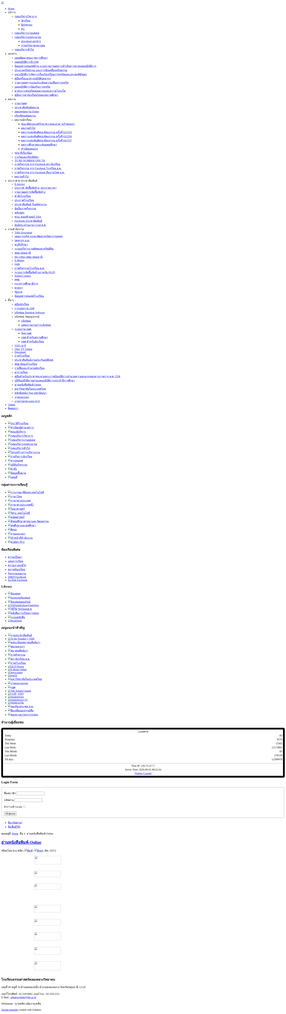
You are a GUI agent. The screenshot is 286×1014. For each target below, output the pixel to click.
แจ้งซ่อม (26, 320)
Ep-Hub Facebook (17, 580)
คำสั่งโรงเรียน (23, 196)
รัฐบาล (18, 291)
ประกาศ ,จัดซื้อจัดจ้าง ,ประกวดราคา (35, 187)
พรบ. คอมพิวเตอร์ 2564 (28, 216)
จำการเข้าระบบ (13, 806)
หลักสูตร (19, 212)
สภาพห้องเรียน (16, 569)
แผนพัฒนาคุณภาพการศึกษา (31, 57)
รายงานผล (21, 103)
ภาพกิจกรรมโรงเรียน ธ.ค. (30, 268)
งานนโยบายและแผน (33, 45)
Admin (11, 404)
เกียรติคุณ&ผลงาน (25, 115)
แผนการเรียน (15, 561)
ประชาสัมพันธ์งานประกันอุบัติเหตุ (34, 359)
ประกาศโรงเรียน (24, 200)
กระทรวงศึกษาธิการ (26, 283)
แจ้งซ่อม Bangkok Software (30, 312)
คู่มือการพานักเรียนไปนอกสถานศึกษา (36, 95)
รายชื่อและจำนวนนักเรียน (30, 368)
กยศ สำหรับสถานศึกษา (34, 337)
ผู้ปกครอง (26, 24)
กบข (17, 264)
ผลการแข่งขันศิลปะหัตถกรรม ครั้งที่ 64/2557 (46, 140)
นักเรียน (25, 20)
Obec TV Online (23, 349)
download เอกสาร (31, 41)
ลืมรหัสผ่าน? (15, 822)
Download (20, 352)
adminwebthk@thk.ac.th (23, 997)
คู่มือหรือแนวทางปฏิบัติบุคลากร (33, 78)
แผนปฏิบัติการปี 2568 (27, 62)
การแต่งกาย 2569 (24, 308)
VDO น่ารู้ (20, 345)
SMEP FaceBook (17, 577)
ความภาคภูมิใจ (17, 565)
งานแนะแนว (22, 397)
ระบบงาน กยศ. (23, 329)
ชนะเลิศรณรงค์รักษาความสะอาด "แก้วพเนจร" (48, 124)
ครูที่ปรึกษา (21, 244)
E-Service (20, 184)
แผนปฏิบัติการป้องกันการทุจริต (32, 86)
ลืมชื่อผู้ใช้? (14, 826)
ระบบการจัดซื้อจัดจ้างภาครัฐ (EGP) (35, 272)
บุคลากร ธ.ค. (22, 240)
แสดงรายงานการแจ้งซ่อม (36, 325)
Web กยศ (26, 333)
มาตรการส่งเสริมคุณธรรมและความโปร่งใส (40, 90)
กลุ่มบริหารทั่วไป (24, 49)
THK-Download (23, 232)
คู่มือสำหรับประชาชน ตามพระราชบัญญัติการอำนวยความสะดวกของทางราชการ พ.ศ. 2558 (67, 376)
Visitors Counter (143, 773)
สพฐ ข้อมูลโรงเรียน (26, 364)
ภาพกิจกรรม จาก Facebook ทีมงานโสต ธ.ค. (40, 172)
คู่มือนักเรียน (22, 304)
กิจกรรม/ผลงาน (17, 573)
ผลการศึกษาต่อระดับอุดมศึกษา (39, 144)
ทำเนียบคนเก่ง (29, 148)
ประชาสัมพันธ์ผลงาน (27, 107)
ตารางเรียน (21, 372)
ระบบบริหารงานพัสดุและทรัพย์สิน (34, 248)
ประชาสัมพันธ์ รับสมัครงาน (31, 204)
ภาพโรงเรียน (22, 355)
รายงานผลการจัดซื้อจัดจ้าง (30, 192)
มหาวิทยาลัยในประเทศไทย (30, 388)
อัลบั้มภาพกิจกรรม (25, 208)
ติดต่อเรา (13, 408)
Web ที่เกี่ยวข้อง (23, 153)
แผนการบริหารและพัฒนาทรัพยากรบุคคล (39, 236)
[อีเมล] (38, 850)
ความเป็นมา (15, 557)
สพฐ (17, 279)
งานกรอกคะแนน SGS (27, 401)
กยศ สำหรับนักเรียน (32, 341)
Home (11, 8)
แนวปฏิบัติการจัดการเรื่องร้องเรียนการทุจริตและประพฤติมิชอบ (51, 74)
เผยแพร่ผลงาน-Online (27, 111)
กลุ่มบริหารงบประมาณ (28, 37)
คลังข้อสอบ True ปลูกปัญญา (31, 393)
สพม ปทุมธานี (23, 252)
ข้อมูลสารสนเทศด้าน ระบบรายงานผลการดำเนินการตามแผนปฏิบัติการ (55, 66)
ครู (22, 28)
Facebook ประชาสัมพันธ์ (28, 221)
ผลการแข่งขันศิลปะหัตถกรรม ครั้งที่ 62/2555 (46, 132)
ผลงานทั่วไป (28, 128)
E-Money (19, 260)
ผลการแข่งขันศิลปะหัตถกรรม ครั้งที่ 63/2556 (46, 136)
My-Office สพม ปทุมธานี (29, 257)
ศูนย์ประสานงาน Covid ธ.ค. (30, 225)
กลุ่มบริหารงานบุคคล (27, 33)
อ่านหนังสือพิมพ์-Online (28, 384)
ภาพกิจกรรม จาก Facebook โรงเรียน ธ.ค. (38, 168)
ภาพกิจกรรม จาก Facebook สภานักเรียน (37, 164)
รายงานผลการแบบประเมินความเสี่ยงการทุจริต (42, 82)
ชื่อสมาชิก (10, 793)
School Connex (23, 275)
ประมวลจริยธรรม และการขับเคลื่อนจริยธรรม (41, 70)
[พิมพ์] (28, 850)
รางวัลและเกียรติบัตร (27, 157)
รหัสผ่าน (9, 800)
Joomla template (9, 1009)
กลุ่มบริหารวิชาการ (26, 16)
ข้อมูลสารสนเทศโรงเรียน (29, 296)
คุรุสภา (19, 287)
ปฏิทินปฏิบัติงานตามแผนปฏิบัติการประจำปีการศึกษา (45, 380)
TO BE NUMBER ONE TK (30, 160)
